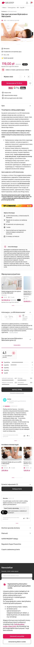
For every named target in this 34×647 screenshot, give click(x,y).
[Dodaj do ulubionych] (30, 83)
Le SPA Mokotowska (12, 11)
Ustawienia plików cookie (17, 642)
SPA (18, 7)
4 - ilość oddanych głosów (12, 20)
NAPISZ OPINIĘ (17, 390)
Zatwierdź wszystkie (17, 636)
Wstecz (4, 7)
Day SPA (22, 7)
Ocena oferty (17, 345)
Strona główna (12, 7)
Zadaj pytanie (17, 489)
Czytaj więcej (14, 332)
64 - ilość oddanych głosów (24, 318)
